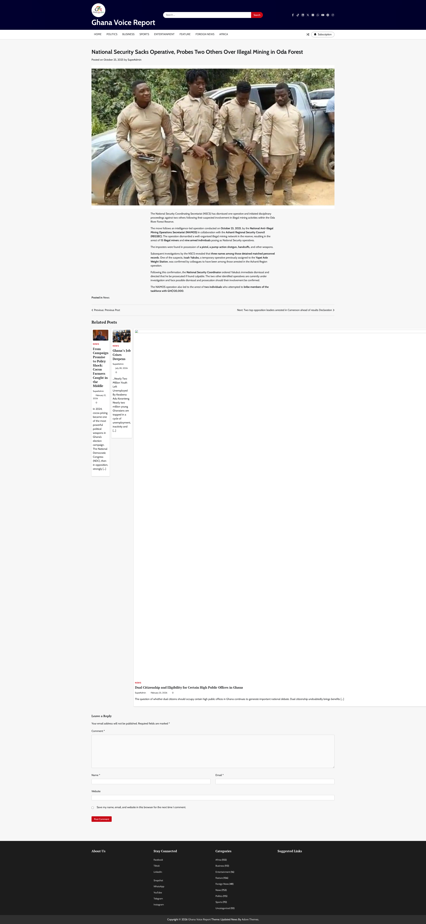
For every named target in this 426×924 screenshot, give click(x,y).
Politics (111, 34)
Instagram (159, 904)
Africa (223, 34)
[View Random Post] (307, 34)
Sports (144, 34)
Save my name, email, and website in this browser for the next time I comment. (141, 807)
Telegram (158, 898)
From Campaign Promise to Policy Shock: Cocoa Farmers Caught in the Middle (100, 367)
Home (98, 34)
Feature (185, 34)
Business (128, 34)
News (106, 297)
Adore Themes (250, 919)
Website (96, 791)
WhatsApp (159, 886)
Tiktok (157, 865)
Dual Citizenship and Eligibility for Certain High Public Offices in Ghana (189, 687)
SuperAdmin (134, 59)
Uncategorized (222, 908)
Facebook (158, 859)
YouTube (158, 892)
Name (96, 775)
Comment (98, 731)
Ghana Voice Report (123, 22)
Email (219, 775)
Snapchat (158, 880)
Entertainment (164, 34)
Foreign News (205, 34)
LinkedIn (158, 871)
